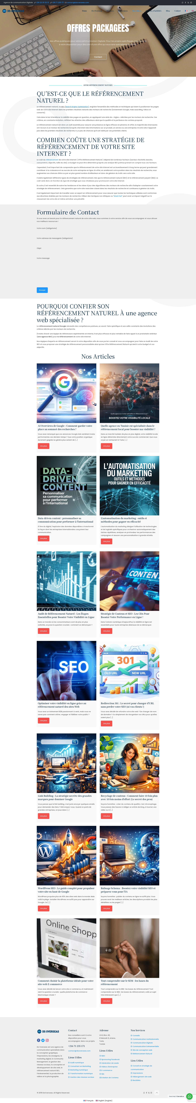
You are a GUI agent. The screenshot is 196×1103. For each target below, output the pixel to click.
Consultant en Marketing (80, 1066)
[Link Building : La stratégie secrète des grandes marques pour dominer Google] (66, 763)
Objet (39, 248)
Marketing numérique (79, 1070)
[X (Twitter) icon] (188, 2)
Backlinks (136, 1080)
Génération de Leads (110, 1063)
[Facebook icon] (185, 2)
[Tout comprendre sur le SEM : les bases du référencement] (129, 948)
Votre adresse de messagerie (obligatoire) (55, 238)
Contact (98, 57)
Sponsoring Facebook (110, 1059)
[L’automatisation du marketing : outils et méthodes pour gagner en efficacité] (129, 485)
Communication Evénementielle (146, 1046)
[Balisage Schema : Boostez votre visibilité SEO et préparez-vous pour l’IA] (129, 855)
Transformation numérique (81, 1073)
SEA (102, 1074)
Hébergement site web (142, 1077)
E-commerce (106, 1070)
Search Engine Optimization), (77, 107)
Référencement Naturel (142, 1054)
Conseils (136, 1035)
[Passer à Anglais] (192, 10)
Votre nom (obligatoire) (47, 228)
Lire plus (43, 446)
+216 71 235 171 (58, 2)
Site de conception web (142, 1050)
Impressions (138, 1073)
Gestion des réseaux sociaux (82, 1077)
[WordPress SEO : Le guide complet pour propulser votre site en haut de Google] (66, 855)
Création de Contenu (109, 1077)
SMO (103, 1056)
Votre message (43, 258)
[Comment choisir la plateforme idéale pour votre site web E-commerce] (66, 948)
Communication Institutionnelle (146, 1039)
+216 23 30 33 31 (42, 2)
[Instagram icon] (191, 2)
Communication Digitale (143, 1043)
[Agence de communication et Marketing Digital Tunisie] (13, 10)
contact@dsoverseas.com (78, 2)
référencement (52, 160)
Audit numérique (77, 1062)
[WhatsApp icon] (182, 2)
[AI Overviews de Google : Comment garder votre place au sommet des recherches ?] (66, 393)
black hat (118, 196)
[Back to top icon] (156, 1092)
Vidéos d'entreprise (109, 1067)
